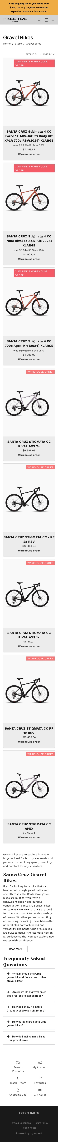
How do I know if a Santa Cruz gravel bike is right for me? (26, 1008)
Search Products (18, 1069)
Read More (15, 949)
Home (7, 43)
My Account (40, 1067)
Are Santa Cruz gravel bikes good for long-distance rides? (26, 993)
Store (18, 43)
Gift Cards (40, 1094)
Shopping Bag (17, 1094)
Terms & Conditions (20, 1123)
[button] (16, 20)
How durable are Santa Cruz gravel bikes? (26, 1023)
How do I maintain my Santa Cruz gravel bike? (26, 1038)
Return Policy (41, 1123)
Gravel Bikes (33, 43)
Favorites (40, 1082)
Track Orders (18, 1082)
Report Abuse (29, 1127)
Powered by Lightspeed (29, 1133)
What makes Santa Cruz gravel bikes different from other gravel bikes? (26, 977)
